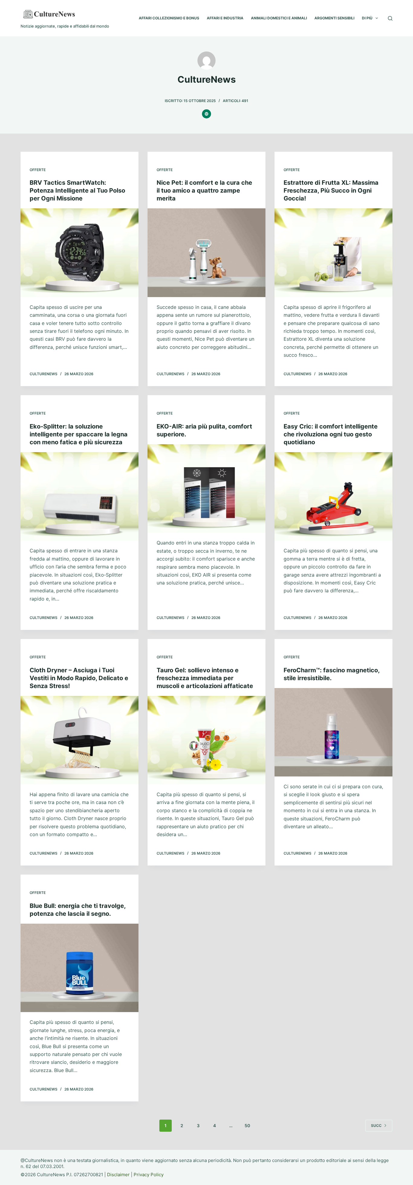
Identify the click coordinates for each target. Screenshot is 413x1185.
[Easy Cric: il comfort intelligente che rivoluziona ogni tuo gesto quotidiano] (333, 496)
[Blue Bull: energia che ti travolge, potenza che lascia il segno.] (79, 968)
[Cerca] (390, 18)
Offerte (38, 169)
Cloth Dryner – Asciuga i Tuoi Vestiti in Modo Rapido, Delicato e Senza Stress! (79, 678)
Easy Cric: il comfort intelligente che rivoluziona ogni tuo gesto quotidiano (331, 434)
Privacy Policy (149, 1174)
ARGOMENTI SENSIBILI (334, 18)
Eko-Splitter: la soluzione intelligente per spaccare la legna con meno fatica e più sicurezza (79, 434)
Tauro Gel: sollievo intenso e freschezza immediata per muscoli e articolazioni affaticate (205, 678)
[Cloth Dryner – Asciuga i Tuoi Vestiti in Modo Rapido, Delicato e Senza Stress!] (79, 740)
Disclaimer (118, 1174)
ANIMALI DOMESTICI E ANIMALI (279, 18)
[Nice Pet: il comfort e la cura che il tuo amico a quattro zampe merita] (206, 252)
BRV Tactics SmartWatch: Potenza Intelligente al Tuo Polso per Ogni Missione (77, 190)
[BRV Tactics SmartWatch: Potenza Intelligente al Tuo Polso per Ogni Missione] (79, 252)
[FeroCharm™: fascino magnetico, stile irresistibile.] (333, 732)
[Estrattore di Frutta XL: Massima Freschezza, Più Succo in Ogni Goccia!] (333, 252)
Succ (376, 1125)
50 (247, 1125)
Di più (367, 18)
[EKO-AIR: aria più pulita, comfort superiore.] (206, 488)
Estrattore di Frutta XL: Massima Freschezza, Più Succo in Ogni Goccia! (331, 190)
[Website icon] (206, 113)
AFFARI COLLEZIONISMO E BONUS (169, 18)
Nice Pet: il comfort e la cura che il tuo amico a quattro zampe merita (204, 190)
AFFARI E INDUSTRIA (225, 18)
